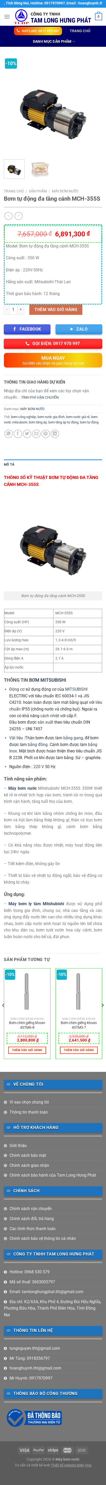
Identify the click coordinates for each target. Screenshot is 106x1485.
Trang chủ (80, 31)
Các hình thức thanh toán (33, 1228)
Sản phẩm (38, 191)
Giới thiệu (18, 1145)
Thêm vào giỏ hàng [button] (27, 1050)
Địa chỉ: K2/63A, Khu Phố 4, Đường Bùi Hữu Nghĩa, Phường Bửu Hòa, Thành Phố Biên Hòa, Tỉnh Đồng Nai (52, 1308)
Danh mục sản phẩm (52, 41)
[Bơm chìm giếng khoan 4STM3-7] (79, 991)
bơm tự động (89, 422)
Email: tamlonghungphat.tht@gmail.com (46, 1291)
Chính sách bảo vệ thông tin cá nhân (43, 1238)
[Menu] (7, 16)
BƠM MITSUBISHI (47, 680)
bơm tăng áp (38, 422)
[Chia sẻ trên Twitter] (27, 434)
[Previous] (12, 106)
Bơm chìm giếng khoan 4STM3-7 (79, 1025)
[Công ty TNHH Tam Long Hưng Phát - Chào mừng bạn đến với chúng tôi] (52, 16)
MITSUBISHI (76, 689)
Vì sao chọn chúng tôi (29, 1102)
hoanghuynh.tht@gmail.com (35, 1368)
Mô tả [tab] (9, 464)
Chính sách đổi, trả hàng (32, 1218)
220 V (38, 766)
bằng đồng (37, 744)
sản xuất (45, 722)
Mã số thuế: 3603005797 (32, 1281)
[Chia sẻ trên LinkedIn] (55, 434)
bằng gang (73, 737)
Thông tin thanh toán (29, 1112)
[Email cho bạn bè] (36, 434)
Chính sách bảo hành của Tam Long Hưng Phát (53, 1175)
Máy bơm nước (23, 788)
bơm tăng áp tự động (63, 422)
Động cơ (16, 689)
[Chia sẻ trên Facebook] (18, 434)
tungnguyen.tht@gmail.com (35, 1348)
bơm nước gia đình (51, 417)
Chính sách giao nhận (29, 1165)
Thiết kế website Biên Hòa (71, 1465)
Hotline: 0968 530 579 (30, 1271)
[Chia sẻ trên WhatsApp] (8, 434)
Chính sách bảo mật (28, 1155)
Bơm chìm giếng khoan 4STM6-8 (27, 1025)
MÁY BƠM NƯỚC (65, 191)
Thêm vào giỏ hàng (55, 309)
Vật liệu (16, 737)
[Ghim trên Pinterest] (45, 434)
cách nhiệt (49, 715)
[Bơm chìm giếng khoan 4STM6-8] (27, 991)
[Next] (93, 106)
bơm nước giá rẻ (78, 417)
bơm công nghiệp (23, 417)
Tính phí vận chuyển (40, 397)
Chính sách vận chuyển (31, 1208)
